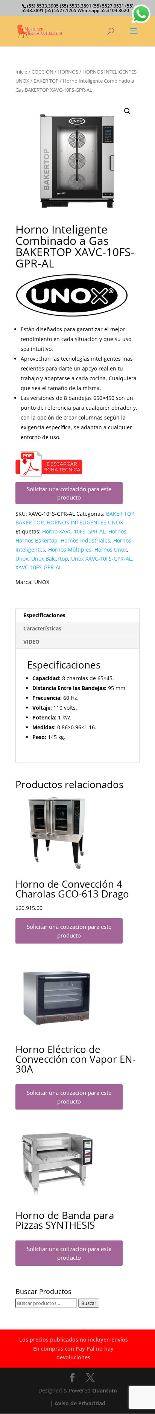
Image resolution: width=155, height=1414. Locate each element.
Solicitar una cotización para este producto (69, 493)
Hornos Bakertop (36, 540)
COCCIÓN (42, 71)
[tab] (77, 615)
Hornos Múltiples (69, 549)
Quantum (104, 1390)
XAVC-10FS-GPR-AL (38, 567)
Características (42, 628)
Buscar (88, 1303)
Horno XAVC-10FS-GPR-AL (73, 531)
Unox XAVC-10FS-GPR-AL (101, 558)
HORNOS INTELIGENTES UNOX (85, 522)
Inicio (21, 71)
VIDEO (31, 641)
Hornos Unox (110, 549)
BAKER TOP (46, 80)
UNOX (41, 582)
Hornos (117, 531)
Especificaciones (44, 615)
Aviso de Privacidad (80, 1403)
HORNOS (68, 71)
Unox (21, 558)
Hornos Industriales (85, 540)
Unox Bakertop (49, 558)
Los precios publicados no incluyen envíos (73, 1339)
